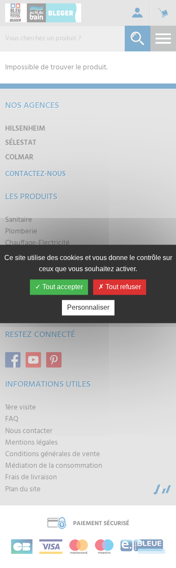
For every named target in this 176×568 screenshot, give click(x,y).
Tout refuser (122, 287)
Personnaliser (88, 307)
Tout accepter (62, 287)
